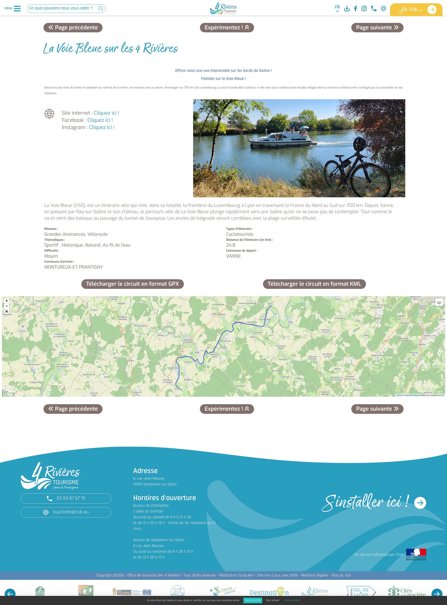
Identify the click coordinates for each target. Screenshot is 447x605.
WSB (294, 576)
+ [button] (7, 301)
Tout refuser (273, 600)
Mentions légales (314, 576)
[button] (6, 311)
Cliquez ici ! (106, 113)
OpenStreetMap (412, 395)
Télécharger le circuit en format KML (314, 284)
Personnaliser (292, 600)
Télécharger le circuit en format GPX (132, 284)
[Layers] (439, 302)
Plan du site (341, 576)
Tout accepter (253, 600)
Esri (442, 395)
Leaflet (399, 395)
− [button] (7, 306)
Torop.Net (246, 576)
